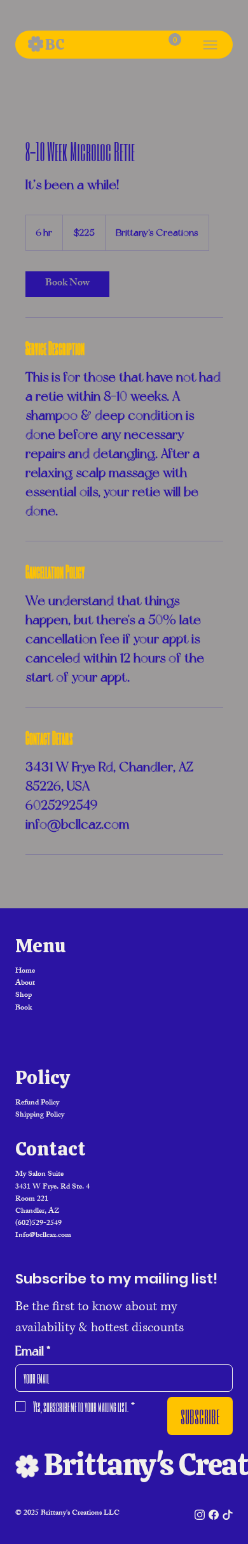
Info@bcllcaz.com (43, 1236)
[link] (67, 284)
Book (23, 1008)
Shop (23, 996)
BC (54, 44)
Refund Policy (37, 1103)
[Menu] (210, 45)
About (25, 983)
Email (32, 1351)
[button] (175, 39)
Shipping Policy (39, 1115)
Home (25, 971)
